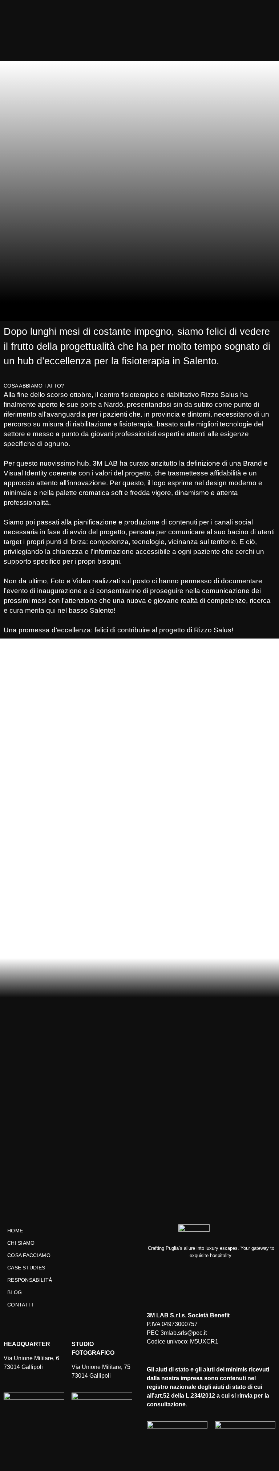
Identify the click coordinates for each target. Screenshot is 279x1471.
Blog (14, 1292)
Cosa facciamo (28, 1255)
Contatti (20, 1305)
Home (15, 1230)
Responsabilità (29, 1280)
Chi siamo (21, 1243)
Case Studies (26, 1268)
